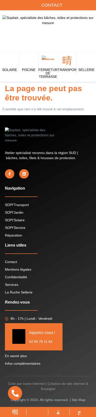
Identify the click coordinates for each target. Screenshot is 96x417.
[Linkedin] (24, 174)
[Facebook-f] (9, 174)
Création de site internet (66, 384)
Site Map (78, 400)
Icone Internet (34, 384)
